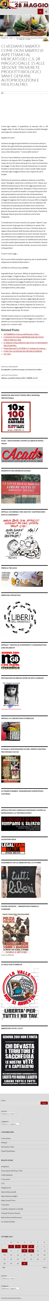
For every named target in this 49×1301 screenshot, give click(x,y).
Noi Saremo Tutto (7, 1147)
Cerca (3, 1100)
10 (24, 1251)
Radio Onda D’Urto (8, 1200)
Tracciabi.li (5, 1205)
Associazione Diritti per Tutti (11, 1171)
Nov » (45, 1267)
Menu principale (46, 11)
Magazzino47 (6, 1188)
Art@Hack (5, 1166)
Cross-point (5, 1179)
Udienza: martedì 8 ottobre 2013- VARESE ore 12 (19, 376)
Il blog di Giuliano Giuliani (10, 1213)
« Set (3, 1267)
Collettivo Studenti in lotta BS (12, 1209)
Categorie (4, 1121)
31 (24, 1263)
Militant (4, 1143)
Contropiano (6, 1138)
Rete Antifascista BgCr (9, 1196)
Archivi (4, 1111)
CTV (3, 1183)
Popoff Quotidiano (8, 1151)
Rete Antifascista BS (8, 1192)
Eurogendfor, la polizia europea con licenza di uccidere (21, 368)
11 (31, 1251)
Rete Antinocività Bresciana (11, 1217)
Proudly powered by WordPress (11, 1298)
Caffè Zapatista (6, 1175)
